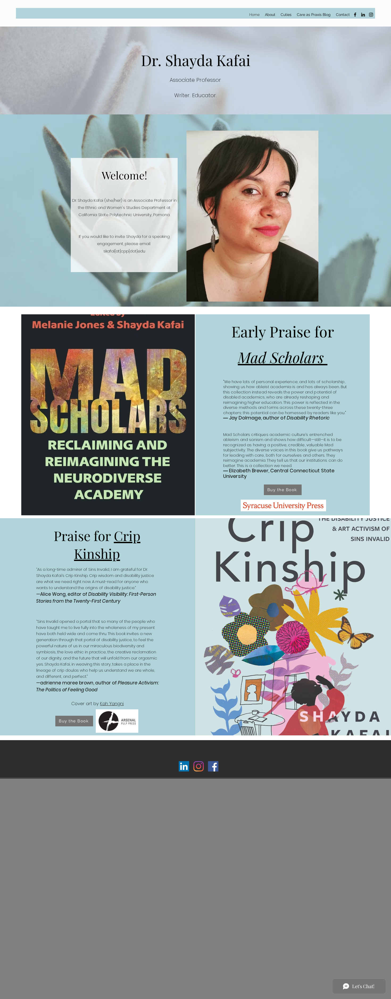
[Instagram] (371, 14)
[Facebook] (355, 14)
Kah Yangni (112, 703)
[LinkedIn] (363, 14)
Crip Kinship (107, 544)
